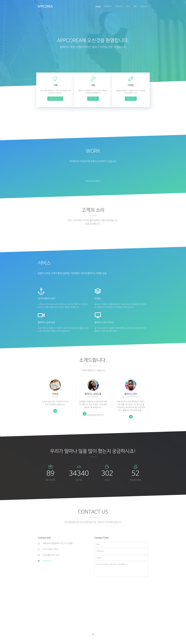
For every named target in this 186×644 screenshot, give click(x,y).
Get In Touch (55, 98)
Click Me (93, 98)
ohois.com (47, 561)
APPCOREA (45, 6)
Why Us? (131, 98)
